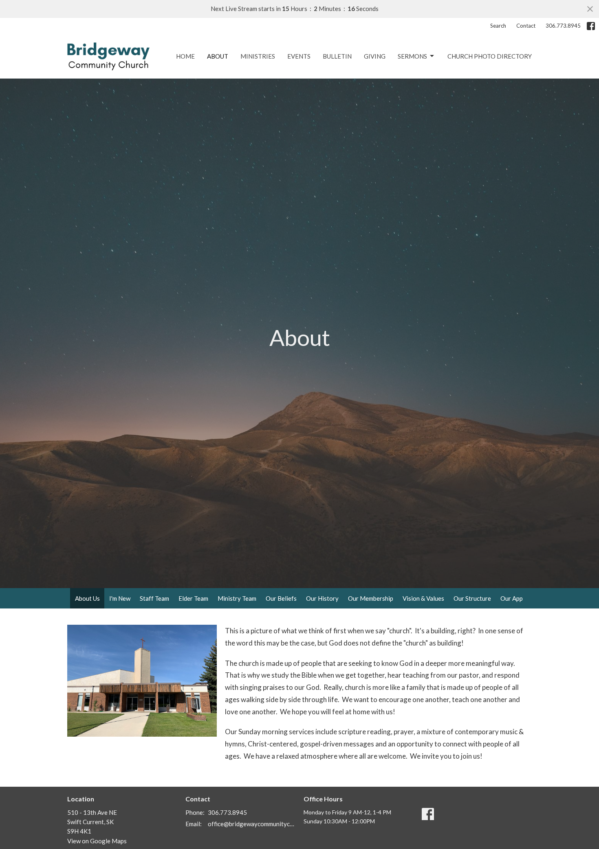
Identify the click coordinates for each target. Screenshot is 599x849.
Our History (322, 598)
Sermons (412, 56)
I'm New (119, 598)
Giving (374, 56)
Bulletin (337, 56)
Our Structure (472, 598)
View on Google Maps (97, 841)
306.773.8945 (563, 25)
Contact (525, 25)
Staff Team (154, 598)
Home (185, 56)
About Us (87, 598)
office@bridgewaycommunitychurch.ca (251, 823)
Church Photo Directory (489, 56)
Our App (511, 598)
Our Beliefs (281, 598)
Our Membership (370, 598)
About (217, 56)
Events (299, 56)
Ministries (257, 56)
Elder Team (193, 598)
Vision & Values (423, 598)
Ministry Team (237, 598)
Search (498, 25)
